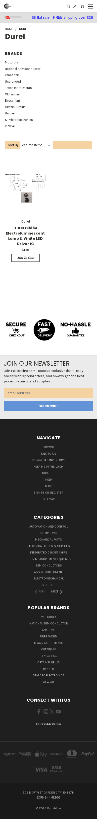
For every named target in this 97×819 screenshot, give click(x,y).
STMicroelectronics (19, 120)
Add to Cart (25, 258)
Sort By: (13, 145)
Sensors (48, 585)
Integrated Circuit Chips (48, 552)
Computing (48, 533)
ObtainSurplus (15, 107)
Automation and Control (48, 526)
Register (56, 492)
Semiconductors (48, 565)
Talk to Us (48, 453)
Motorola (11, 62)
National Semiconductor (22, 69)
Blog (48, 486)
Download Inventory (48, 460)
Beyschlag (12, 100)
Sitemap (48, 499)
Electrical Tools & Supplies (48, 546)
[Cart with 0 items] (82, 6)
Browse (49, 447)
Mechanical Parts (48, 539)
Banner (10, 113)
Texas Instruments (18, 88)
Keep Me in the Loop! (48, 466)
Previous (7, 814)
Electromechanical (48, 578)
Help (48, 479)
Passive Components (48, 572)
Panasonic (12, 75)
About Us (48, 473)
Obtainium (12, 94)
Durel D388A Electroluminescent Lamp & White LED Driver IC (25, 236)
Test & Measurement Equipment (48, 559)
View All (10, 126)
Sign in (39, 492)
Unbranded (13, 81)
